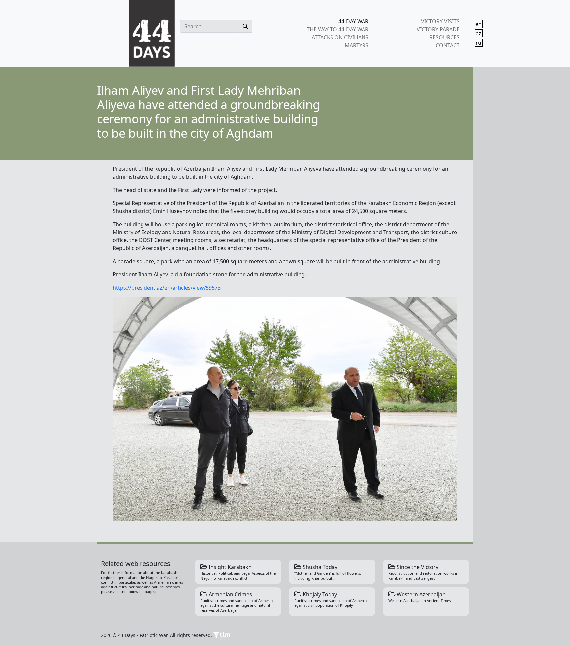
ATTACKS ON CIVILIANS (340, 37)
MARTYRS (356, 45)
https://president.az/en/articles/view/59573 (167, 287)
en (478, 24)
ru (478, 42)
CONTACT (447, 45)
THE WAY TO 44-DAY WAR (337, 29)
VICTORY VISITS (440, 21)
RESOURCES (444, 37)
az (478, 33)
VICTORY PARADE (438, 29)
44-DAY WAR (353, 21)
